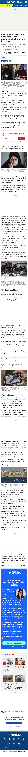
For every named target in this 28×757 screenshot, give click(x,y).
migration (4, 712)
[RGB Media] (11, 751)
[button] (26, 2)
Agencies (4, 57)
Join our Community (6, 5)
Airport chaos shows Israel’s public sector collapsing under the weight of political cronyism (8, 686)
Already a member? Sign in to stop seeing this (14, 646)
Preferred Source (7, 53)
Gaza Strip (17, 711)
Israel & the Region (10, 711)
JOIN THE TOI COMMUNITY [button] (14, 723)
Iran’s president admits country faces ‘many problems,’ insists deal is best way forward (20, 686)
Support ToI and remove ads (21, 5)
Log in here (18, 725)
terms (20, 141)
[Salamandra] (21, 751)
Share (5, 61)
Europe (22, 711)
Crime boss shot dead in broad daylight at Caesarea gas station (20, 668)
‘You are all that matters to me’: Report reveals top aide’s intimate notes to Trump (8, 669)
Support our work (14, 643)
